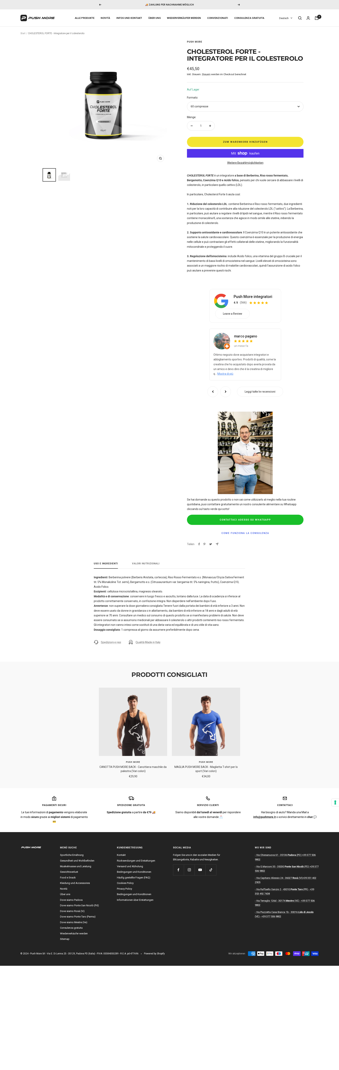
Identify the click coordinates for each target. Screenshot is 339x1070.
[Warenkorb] (317, 18)
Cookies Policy (125, 883)
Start (23, 33)
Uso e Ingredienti (106, 563)
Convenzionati (217, 17)
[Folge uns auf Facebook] (178, 869)
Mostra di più (225, 373)
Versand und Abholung (130, 866)
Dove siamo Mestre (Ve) (73, 922)
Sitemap (64, 939)
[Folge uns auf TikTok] (210, 869)
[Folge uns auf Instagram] (189, 869)
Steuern (206, 74)
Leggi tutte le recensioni (260, 391)
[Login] (308, 18)
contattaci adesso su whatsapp (245, 519)
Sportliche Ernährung (72, 854)
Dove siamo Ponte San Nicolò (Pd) (79, 905)
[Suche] (300, 18)
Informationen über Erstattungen (135, 899)
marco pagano (245, 336)
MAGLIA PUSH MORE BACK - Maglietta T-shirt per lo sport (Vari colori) (206, 769)
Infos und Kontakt (129, 17)
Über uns (154, 17)
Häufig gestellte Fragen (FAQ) (133, 877)
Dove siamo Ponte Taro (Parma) (78, 916)
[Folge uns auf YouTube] (200, 869)
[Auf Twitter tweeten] (210, 544)
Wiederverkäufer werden (184, 17)
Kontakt (121, 854)
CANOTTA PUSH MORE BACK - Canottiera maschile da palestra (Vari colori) (133, 769)
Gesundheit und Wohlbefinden (77, 860)
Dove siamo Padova (71, 899)
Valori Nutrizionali (145, 563)
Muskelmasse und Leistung (75, 866)
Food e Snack (68, 877)
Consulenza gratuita (249, 17)
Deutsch (284, 18)
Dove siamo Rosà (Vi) (72, 911)
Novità (105, 17)
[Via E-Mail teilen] (217, 544)
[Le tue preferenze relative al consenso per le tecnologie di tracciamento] (335, 802)
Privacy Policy (124, 888)
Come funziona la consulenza (245, 533)
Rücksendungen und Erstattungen (136, 860)
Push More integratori (253, 296)
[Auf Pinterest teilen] (204, 544)
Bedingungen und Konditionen (134, 871)
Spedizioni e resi (111, 642)
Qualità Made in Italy (148, 642)
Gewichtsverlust (69, 871)
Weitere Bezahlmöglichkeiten (245, 162)
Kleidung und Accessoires (75, 883)
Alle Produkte (84, 17)
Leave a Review (232, 313)
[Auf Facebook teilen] (199, 544)
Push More (194, 41)
